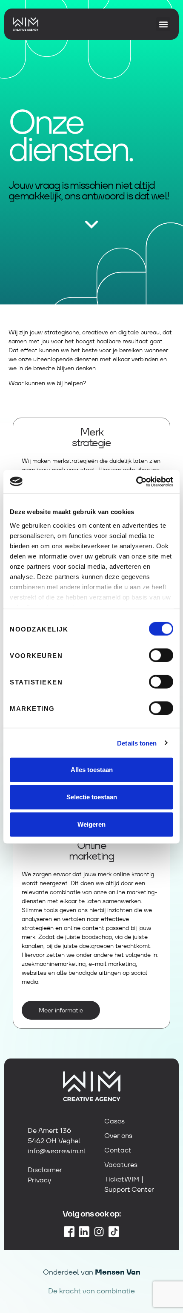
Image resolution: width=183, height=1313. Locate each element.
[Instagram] (99, 1231)
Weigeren (91, 824)
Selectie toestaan (91, 797)
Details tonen (137, 742)
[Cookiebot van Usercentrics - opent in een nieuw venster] (136, 481)
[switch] (161, 655)
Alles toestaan (92, 769)
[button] (163, 24)
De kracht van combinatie (91, 1290)
